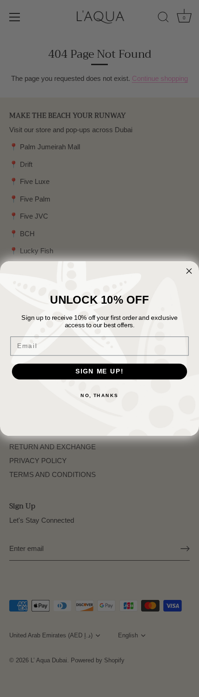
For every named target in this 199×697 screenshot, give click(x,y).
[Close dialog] (189, 271)
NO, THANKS (99, 395)
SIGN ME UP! (99, 371)
